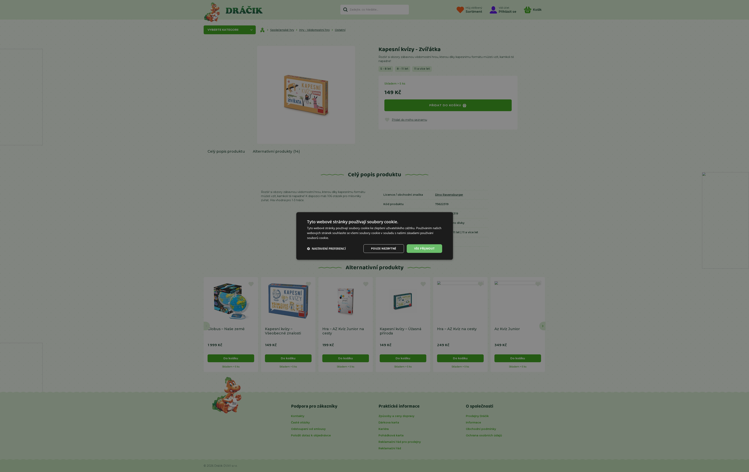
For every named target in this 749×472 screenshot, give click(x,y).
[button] (326, 248)
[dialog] (374, 236)
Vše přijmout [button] (424, 248)
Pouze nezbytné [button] (383, 248)
